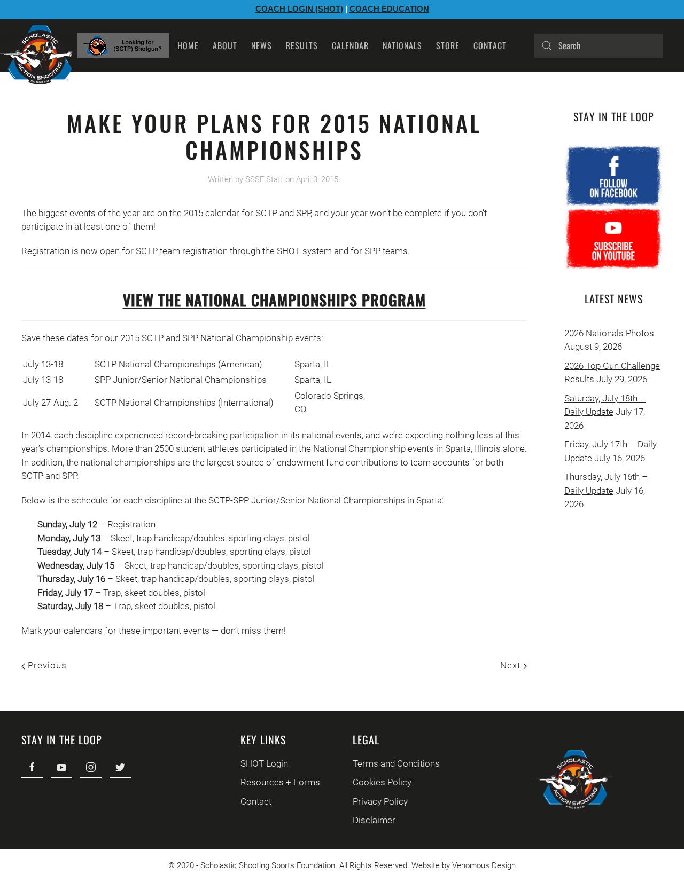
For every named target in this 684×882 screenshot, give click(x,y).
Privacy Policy (380, 801)
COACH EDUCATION (389, 8)
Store (448, 45)
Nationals (402, 45)
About (225, 45)
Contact (490, 45)
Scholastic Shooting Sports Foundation (267, 865)
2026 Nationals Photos (609, 333)
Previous (46, 665)
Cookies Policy (382, 782)
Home (188, 45)
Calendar (350, 45)
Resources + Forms (280, 782)
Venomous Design (484, 865)
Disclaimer (374, 820)
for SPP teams (379, 251)
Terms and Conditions (396, 763)
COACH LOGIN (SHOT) (299, 8)
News (261, 45)
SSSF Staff (264, 179)
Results (302, 45)
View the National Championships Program (274, 300)
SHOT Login (264, 763)
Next (511, 665)
